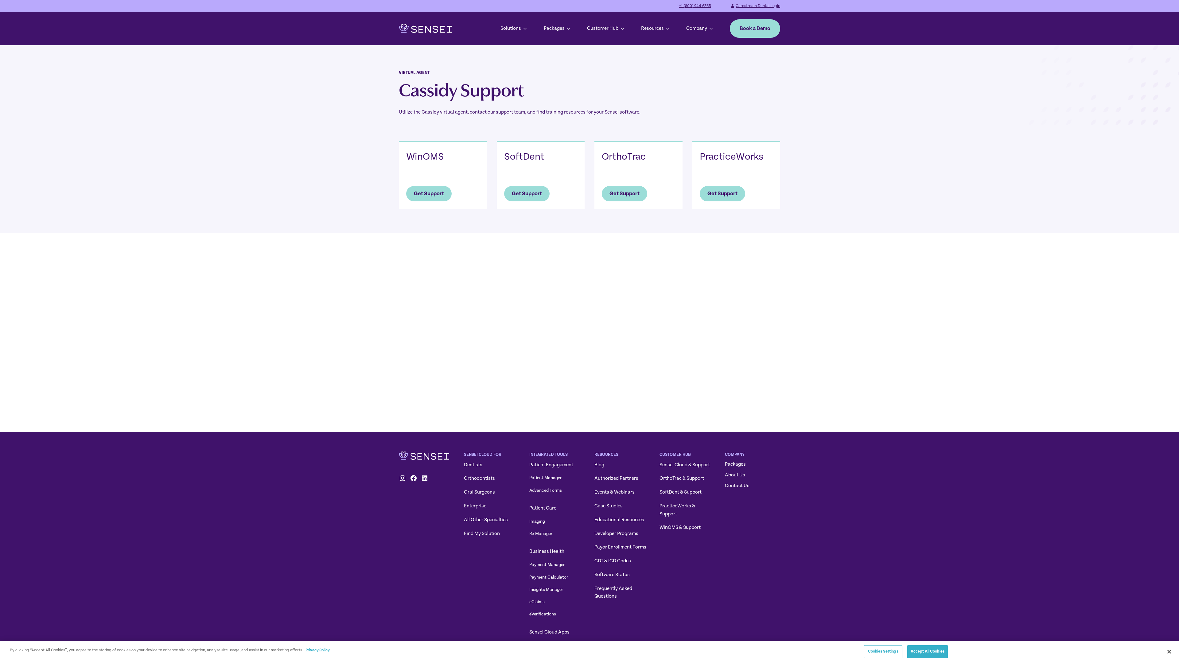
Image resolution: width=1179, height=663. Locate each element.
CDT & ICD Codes (612, 561)
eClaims (537, 601)
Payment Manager (547, 564)
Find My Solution (482, 533)
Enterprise (475, 506)
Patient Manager (545, 477)
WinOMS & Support (680, 527)
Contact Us (737, 485)
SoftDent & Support (681, 492)
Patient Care (542, 508)
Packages (554, 28)
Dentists (473, 464)
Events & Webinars (614, 492)
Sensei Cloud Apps (549, 632)
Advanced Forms (545, 490)
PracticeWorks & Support (677, 510)
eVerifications (542, 614)
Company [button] (696, 28)
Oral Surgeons (479, 492)
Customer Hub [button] (602, 28)
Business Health (546, 551)
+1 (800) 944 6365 (695, 6)
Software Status (612, 574)
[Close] (1169, 651)
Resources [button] (652, 28)
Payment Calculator (548, 577)
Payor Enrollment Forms (620, 547)
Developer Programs (616, 533)
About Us (735, 475)
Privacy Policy (317, 650)
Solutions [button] (510, 28)
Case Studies (608, 506)
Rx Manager (540, 533)
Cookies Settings (883, 651)
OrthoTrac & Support (682, 478)
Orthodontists (479, 478)
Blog (599, 464)
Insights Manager (546, 589)
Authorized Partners (616, 478)
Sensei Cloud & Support (685, 464)
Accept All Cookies (927, 651)
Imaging (537, 521)
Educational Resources (619, 519)
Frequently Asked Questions (613, 592)
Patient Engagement (551, 464)
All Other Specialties (486, 519)
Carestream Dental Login (758, 6)
